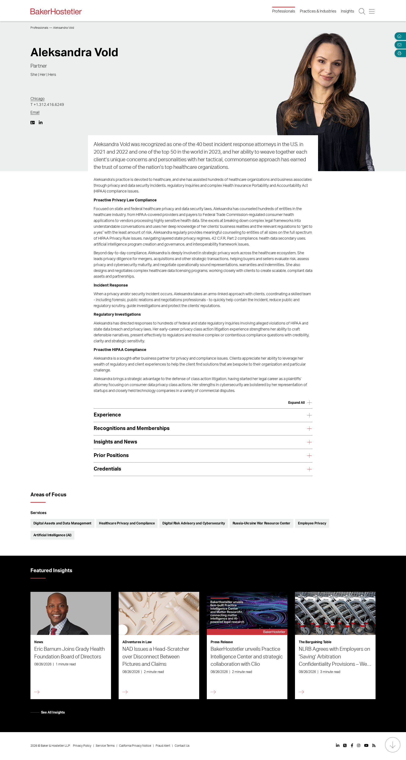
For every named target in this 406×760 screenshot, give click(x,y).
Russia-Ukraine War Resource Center (262, 523)
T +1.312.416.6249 (47, 105)
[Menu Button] (372, 11)
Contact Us (182, 745)
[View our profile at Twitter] (345, 745)
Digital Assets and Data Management (62, 523)
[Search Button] (362, 11)
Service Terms (105, 745)
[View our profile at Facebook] (352, 745)
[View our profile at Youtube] (366, 745)
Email (35, 113)
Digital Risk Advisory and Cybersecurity (193, 523)
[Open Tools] (398, 53)
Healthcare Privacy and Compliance (127, 523)
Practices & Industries (318, 11)
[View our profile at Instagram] (358, 745)
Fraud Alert (163, 745)
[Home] (398, 36)
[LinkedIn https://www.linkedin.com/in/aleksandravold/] (40, 122)
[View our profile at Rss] (374, 745)
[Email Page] (398, 44)
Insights (347, 11)
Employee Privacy (312, 523)
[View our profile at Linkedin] (337, 745)
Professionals (283, 11)
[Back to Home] (56, 11)
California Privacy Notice (135, 745)
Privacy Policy (82, 745)
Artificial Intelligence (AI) (52, 535)
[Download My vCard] (32, 122)
